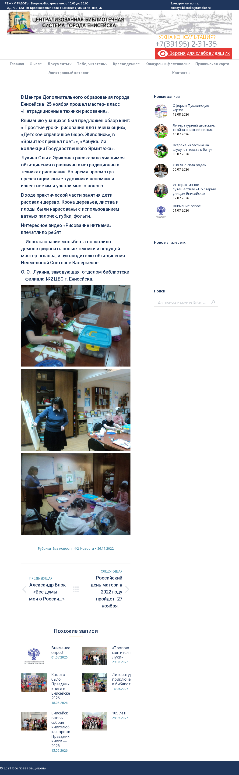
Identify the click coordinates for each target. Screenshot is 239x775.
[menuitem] (17, 64)
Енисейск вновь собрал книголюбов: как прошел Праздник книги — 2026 (63, 729)
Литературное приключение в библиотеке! (125, 679)
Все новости (63, 548)
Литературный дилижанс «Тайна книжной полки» (194, 127)
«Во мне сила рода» (189, 165)
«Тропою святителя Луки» (121, 652)
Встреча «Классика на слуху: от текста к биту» (193, 147)
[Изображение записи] (34, 656)
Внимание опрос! (60, 650)
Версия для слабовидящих (199, 53)
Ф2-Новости (84, 548)
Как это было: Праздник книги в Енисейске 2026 (60, 686)
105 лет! (119, 713)
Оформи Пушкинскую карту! (191, 107)
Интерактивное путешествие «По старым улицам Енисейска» (194, 189)
